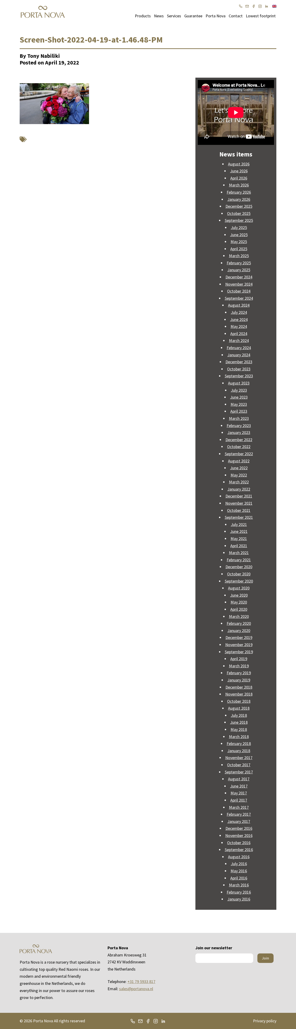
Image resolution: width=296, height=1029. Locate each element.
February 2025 (239, 263)
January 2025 (238, 269)
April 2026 (238, 178)
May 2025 (239, 241)
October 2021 (238, 510)
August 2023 (239, 383)
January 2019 (238, 680)
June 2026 (239, 171)
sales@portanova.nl (136, 988)
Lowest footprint (261, 15)
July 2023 (239, 390)
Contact (236, 15)
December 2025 (238, 206)
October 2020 (238, 574)
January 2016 (238, 899)
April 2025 (238, 248)
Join (265, 958)
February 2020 (239, 623)
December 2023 (238, 361)
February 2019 (239, 672)
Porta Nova (215, 15)
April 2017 (238, 800)
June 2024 (239, 319)
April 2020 (238, 609)
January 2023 (238, 432)
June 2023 (239, 397)
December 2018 (238, 687)
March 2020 (239, 616)
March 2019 (239, 666)
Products (143, 15)
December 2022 (238, 439)
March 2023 (239, 418)
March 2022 (239, 482)
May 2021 (239, 538)
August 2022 (239, 461)
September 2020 (239, 581)
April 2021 (238, 545)
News (159, 15)
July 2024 (239, 312)
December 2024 (238, 277)
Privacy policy (264, 1020)
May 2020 (239, 602)
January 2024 (238, 354)
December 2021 (238, 496)
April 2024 (238, 333)
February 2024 (239, 347)
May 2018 (239, 729)
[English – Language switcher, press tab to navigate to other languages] (274, 6)
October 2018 (238, 701)
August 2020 (239, 588)
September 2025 (239, 220)
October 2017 (238, 764)
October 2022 (238, 446)
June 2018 (239, 722)
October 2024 (238, 291)
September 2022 (239, 453)
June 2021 (239, 531)
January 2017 (238, 821)
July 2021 (239, 524)
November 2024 (239, 284)
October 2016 (238, 842)
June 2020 (239, 595)
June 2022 (239, 467)
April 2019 (238, 658)
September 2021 (239, 517)
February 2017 (239, 814)
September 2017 (239, 772)
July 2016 (239, 863)
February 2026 (239, 192)
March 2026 (239, 185)
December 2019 (238, 637)
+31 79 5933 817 (141, 981)
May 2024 (239, 326)
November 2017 (239, 757)
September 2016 (239, 849)
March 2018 (239, 736)
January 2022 (238, 489)
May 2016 (239, 870)
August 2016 (239, 856)
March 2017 (239, 807)
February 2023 (239, 425)
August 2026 (239, 164)
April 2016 (238, 878)
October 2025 (238, 213)
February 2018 (239, 743)
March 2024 (239, 340)
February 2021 (239, 559)
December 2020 (238, 566)
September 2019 (239, 651)
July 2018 (239, 715)
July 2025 (239, 227)
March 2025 (239, 255)
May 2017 (239, 793)
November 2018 (239, 694)
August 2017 (239, 779)
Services (174, 15)
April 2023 (238, 411)
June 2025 (239, 234)
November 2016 (239, 835)
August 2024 (239, 305)
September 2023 (239, 376)
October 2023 (238, 369)
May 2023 (239, 404)
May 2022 (239, 475)
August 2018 (239, 708)
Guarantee (193, 15)
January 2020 (238, 630)
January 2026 (238, 199)
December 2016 (238, 828)
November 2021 (239, 503)
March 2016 (239, 885)
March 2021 (239, 552)
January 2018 (238, 750)
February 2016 (239, 892)
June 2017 (239, 786)
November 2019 (239, 644)
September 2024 (239, 298)
